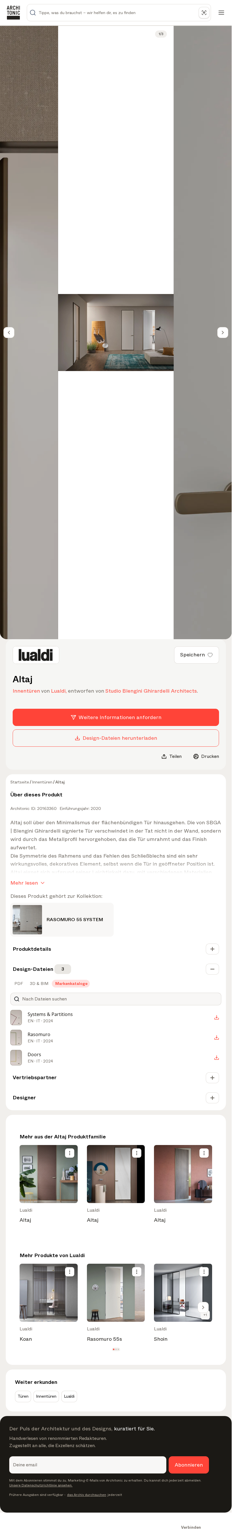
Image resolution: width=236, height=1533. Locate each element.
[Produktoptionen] (69, 1153)
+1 (205, 1314)
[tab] (18, 983)
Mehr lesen (24, 883)
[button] (113, 1349)
